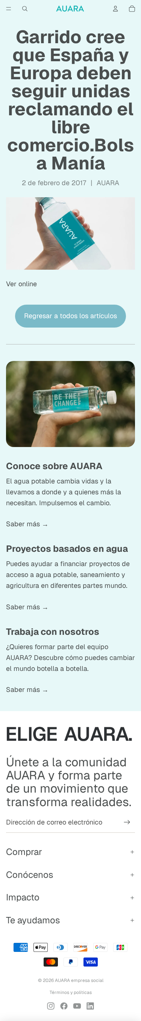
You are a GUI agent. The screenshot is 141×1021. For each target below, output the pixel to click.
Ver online (21, 283)
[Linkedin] (90, 1005)
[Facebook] (63, 1005)
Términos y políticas (71, 992)
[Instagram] (50, 1005)
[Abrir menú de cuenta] (115, 8)
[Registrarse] (127, 822)
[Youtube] (77, 1005)
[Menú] (8, 8)
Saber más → (27, 524)
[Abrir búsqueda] (25, 8)
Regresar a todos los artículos (70, 315)
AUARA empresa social (79, 980)
